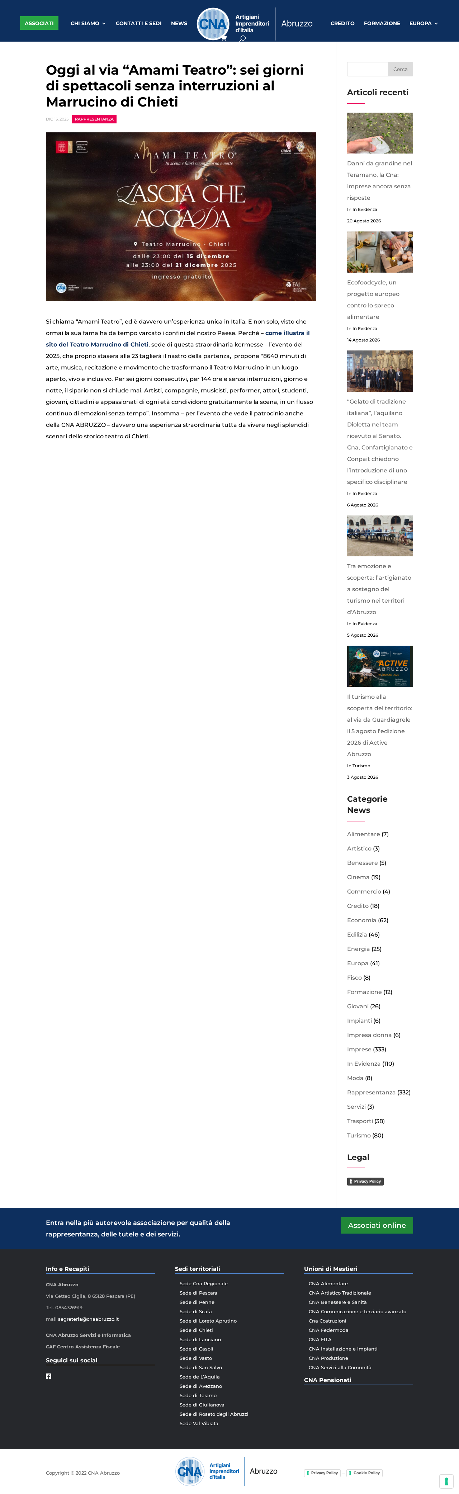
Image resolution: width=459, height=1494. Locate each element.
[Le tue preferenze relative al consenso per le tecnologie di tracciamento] (446, 1481)
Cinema (358, 877)
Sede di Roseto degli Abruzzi (214, 1414)
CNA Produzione (328, 1358)
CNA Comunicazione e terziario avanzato (357, 1311)
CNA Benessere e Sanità (338, 1302)
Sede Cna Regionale (204, 1283)
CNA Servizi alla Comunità (340, 1367)
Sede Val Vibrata (199, 1423)
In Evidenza (364, 1063)
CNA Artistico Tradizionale (340, 1293)
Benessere (362, 862)
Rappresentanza (94, 119)
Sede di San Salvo (201, 1367)
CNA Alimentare (328, 1283)
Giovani (358, 1006)
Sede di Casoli (196, 1349)
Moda (355, 1078)
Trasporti (360, 1121)
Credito (343, 24)
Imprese (359, 1049)
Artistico (359, 848)
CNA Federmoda (329, 1330)
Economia (362, 920)
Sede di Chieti (196, 1330)
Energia (358, 949)
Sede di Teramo (198, 1395)
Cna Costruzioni (327, 1321)
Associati (39, 23)
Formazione (382, 24)
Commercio (364, 891)
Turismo (359, 1135)
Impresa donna (369, 1035)
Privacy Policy (367, 1181)
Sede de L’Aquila (200, 1377)
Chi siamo (85, 24)
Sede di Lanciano (200, 1339)
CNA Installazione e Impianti (343, 1349)
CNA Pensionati (327, 1380)
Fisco (354, 977)
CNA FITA (320, 1339)
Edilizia (357, 934)
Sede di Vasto (196, 1358)
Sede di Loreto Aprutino (208, 1321)
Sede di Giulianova (202, 1405)
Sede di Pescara (198, 1293)
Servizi (356, 1106)
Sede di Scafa (196, 1311)
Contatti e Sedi (139, 24)
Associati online (377, 1225)
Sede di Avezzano (201, 1386)
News (179, 24)
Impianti (359, 1020)
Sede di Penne (197, 1302)
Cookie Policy (367, 1472)
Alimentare (363, 834)
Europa (421, 24)
